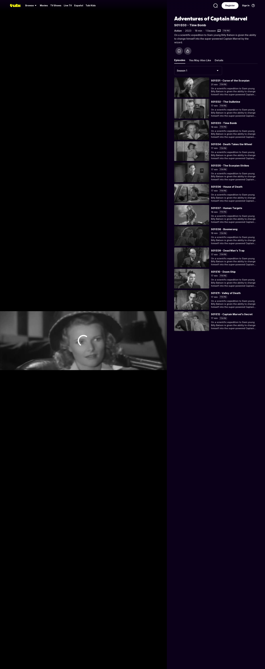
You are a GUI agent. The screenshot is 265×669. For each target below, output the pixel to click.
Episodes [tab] (179, 60)
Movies (44, 5)
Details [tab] (219, 60)
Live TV (68, 5)
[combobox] (198, 70)
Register (230, 5)
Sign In (246, 5)
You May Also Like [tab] (200, 60)
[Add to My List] (179, 51)
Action (178, 30)
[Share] (187, 51)
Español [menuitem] (78, 5)
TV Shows (55, 5)
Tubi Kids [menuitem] (91, 5)
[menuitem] (31, 5)
